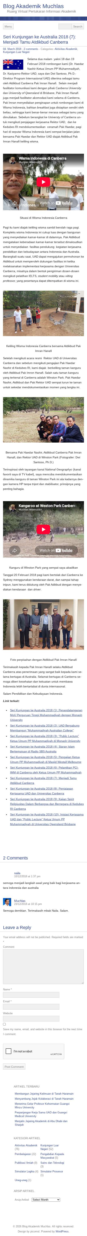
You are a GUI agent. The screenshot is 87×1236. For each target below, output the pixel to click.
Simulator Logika (24, 1171)
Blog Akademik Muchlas (33, 6)
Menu (8, 26)
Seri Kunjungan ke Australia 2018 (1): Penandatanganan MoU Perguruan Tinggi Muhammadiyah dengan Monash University (46, 715)
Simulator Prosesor (51, 1171)
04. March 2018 (12, 48)
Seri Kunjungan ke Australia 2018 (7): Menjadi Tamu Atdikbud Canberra (39, 39)
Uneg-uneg (21, 1180)
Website (8, 1013)
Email (7, 1001)
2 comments (31, 48)
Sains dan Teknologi (52, 1162)
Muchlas (19, 901)
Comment (8, 946)
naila (17, 873)
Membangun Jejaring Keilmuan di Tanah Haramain (44, 1093)
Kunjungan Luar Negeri (16, 52)
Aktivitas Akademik (66, 48)
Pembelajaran (23, 1154)
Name (7, 989)
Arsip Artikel (22, 1199)
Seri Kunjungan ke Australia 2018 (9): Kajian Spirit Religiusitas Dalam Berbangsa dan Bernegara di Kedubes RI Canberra (47, 803)
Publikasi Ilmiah (24, 1162)
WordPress (62, 1231)
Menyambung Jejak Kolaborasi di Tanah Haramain (44, 1098)
